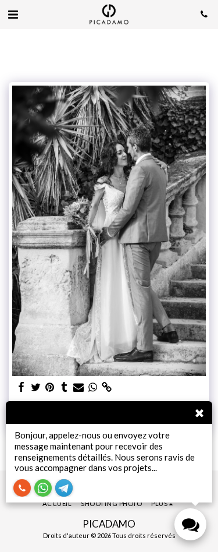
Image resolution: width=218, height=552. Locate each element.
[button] (13, 14)
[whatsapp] (93, 387)
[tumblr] (64, 387)
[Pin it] (50, 387)
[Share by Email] (78, 387)
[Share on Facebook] (21, 387)
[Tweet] (36, 387)
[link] (107, 387)
